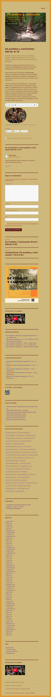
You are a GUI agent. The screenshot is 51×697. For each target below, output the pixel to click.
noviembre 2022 (10, 586)
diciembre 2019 (10, 623)
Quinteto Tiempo (11, 485)
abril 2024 (9, 562)
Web (6, 216)
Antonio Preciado (26, 441)
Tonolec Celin (10, 491)
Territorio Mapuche (23, 488)
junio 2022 (9, 595)
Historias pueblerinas (12, 460)
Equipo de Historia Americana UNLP (16, 455)
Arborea (8, 443)
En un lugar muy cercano (29, 452)
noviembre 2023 (10, 567)
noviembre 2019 (10, 625)
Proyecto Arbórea (31, 482)
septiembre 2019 (10, 629)
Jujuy (23, 460)
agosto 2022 (9, 592)
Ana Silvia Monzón (28, 438)
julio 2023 (9, 575)
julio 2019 (9, 633)
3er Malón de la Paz (11, 432)
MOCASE (24, 471)
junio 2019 (9, 634)
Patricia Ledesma (23, 477)
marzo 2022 (9, 601)
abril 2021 (9, 618)
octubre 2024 (9, 551)
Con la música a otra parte (27, 449)
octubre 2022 (9, 588)
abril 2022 (9, 599)
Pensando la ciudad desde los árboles (16, 480)
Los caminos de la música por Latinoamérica (18, 469)
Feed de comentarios (11, 651)
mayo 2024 (9, 560)
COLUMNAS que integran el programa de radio (18, 504)
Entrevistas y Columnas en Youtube (15, 417)
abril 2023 (9, 581)
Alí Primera (20, 435)
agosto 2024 (9, 554)
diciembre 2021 (10, 603)
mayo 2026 (9, 527)
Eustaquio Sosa (33, 455)
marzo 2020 (9, 621)
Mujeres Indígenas (22, 474)
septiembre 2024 (10, 553)
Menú (43, 8)
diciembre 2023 (10, 566)
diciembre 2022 (10, 584)
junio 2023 (9, 577)
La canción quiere (25, 463)
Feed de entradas (10, 649)
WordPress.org (10, 653)
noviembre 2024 (10, 549)
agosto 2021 (9, 610)
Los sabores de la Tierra (12, 471)
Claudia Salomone (11, 449)
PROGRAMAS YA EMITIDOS (26, 138)
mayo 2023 (9, 579)
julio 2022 (9, 594)
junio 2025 (9, 541)
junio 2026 (9, 525)
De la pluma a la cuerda (13, 452)
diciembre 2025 (10, 530)
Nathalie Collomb (11, 477)
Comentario (9, 183)
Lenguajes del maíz (26, 466)
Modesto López (10, 474)
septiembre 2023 (10, 571)
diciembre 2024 (10, 547)
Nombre (7, 204)
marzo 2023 (9, 582)
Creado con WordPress (30, 693)
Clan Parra (27, 446)
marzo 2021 (9, 620)
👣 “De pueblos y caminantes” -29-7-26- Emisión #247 (21, 345)
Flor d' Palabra (18, 457)
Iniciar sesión (9, 647)
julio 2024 (9, 556)
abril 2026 (9, 528)
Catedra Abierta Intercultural (14, 446)
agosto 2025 (9, 538)
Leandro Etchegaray (12, 466)
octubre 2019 (9, 627)
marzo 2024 (9, 564)
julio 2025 (9, 540)
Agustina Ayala (10, 435)
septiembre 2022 (10, 590)
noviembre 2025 (10, 532)
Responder (8, 166)
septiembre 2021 (10, 608)
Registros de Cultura (24, 485)
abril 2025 (9, 545)
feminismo (9, 457)
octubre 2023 (9, 569)
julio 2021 (8, 612)
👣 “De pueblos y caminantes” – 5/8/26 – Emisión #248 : (21, 343)
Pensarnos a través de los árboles (15, 482)
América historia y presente (14, 438)
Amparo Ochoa (30, 435)
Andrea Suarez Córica (12, 441)
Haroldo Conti (29, 457)
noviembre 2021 (10, 605)
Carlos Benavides (18, 443)
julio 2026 (9, 523)
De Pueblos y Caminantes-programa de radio (14, 693)
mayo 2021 (9, 616)
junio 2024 (9, 558)
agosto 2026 (9, 521)
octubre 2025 (9, 534)
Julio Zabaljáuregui (12, 463)
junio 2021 (9, 614)
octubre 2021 (9, 607)
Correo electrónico (11, 210)
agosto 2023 (9, 573)
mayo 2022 (9, 597)
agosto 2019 (9, 631)
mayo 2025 (9, 543)
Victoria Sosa (20, 491)
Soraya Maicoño (10, 488)
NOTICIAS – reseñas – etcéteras (14, 506)
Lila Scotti (9, 138)
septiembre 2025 (10, 536)
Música (32, 474)
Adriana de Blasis (24, 432)
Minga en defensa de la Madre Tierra (16, 419)
